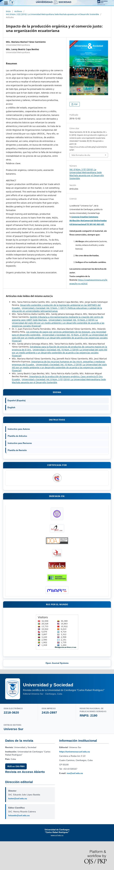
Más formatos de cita (81, 155)
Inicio (8, 11)
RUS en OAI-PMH (15, 766)
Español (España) (17, 400)
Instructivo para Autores (19, 429)
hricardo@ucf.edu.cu (19, 815)
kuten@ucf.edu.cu (17, 798)
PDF (76, 104)
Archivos (18, 11)
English (11, 407)
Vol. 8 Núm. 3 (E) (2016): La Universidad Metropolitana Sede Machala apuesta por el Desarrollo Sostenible (52, 14)
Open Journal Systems (57, 663)
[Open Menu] (6, 3)
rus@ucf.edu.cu (75, 773)
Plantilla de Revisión (17, 450)
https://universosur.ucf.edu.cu (74, 751)
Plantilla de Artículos (17, 436)
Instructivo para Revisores (20, 443)
